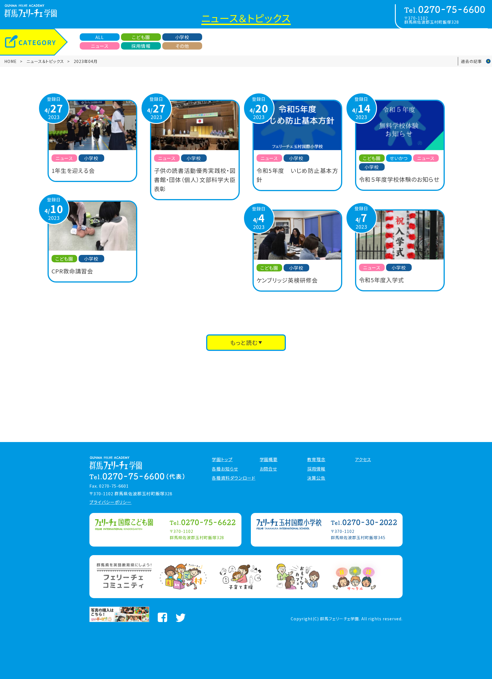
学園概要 (269, 459)
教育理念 (316, 459)
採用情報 (141, 45)
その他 (182, 45)
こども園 (141, 37)
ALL (99, 37)
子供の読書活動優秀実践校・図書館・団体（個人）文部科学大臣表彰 (195, 179)
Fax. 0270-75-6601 (109, 486)
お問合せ (268, 469)
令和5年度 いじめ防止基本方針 (297, 175)
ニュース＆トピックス (45, 61)
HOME (10, 61)
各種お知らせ (225, 469)
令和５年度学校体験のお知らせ (399, 179)
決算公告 (316, 478)
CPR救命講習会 (72, 271)
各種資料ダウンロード (233, 478)
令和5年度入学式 (381, 280)
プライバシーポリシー (110, 502)
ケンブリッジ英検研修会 (287, 280)
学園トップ (222, 459)
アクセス (363, 459)
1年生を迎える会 (73, 170)
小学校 (182, 37)
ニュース (99, 45)
